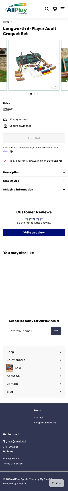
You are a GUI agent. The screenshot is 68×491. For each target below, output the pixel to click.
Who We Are (11, 181)
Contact (38, 417)
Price (7, 103)
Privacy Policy (11, 458)
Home (6, 22)
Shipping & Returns (45, 422)
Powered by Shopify (14, 483)
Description (11, 172)
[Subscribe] (56, 331)
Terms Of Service (13, 463)
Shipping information (18, 189)
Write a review (34, 232)
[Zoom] (54, 85)
